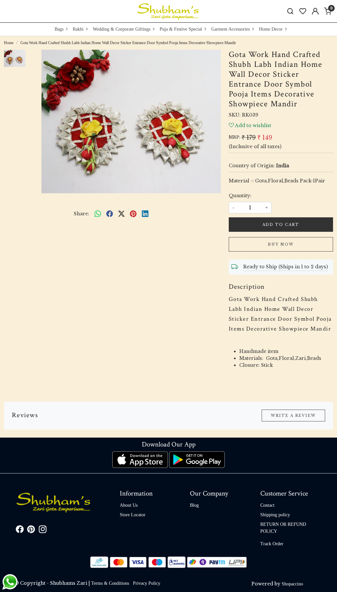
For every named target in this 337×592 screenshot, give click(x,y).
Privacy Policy (146, 583)
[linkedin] (145, 214)
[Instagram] (43, 530)
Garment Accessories (230, 29)
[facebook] (110, 214)
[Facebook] (19, 530)
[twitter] (121, 214)
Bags (59, 29)
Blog (194, 505)
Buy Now (281, 244)
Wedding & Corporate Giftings (121, 29)
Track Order (271, 543)
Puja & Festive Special (181, 29)
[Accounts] (315, 11)
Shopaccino (292, 583)
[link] (290, 11)
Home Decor (271, 29)
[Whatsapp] (98, 214)
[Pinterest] (31, 530)
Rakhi (78, 29)
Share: (81, 214)
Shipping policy (275, 514)
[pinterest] (133, 214)
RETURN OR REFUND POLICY (283, 528)
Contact (267, 505)
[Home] (168, 11)
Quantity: (240, 196)
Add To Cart (280, 224)
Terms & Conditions (110, 583)
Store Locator (132, 514)
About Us (129, 505)
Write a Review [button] (293, 415)
